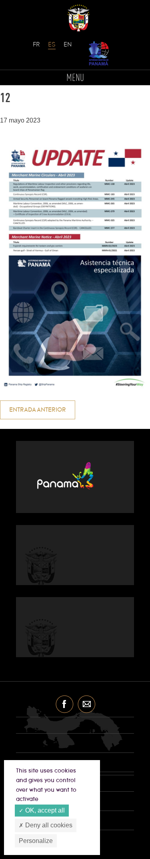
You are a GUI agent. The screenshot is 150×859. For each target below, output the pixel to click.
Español (52, 48)
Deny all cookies (48, 825)
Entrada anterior (37, 410)
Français (37, 48)
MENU (75, 78)
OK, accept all (44, 810)
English (68, 48)
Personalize (36, 840)
